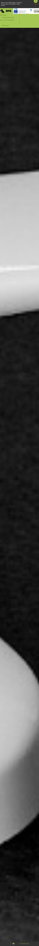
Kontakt (5, 25)
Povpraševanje (8, 17)
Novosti (3, 15)
